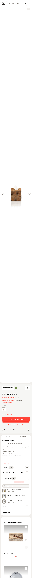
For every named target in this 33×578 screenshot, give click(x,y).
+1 (26, 547)
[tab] (4, 482)
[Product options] (26, 527)
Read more (6, 463)
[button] (15, 556)
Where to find (8, 414)
